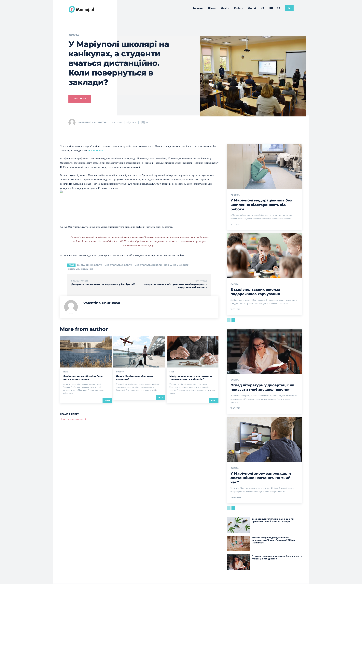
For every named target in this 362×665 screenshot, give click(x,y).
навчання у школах (176, 265)
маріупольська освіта (118, 265)
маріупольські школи (148, 265)
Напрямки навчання (80, 269)
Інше (65, 372)
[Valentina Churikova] (72, 122)
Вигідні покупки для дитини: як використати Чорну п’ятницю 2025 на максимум (273, 540)
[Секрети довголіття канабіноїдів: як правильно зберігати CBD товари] (238, 525)
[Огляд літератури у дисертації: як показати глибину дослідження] (264, 351)
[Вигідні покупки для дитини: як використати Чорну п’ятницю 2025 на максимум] (238, 543)
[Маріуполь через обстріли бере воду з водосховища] (86, 351)
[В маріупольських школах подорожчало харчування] (264, 255)
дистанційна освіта (89, 265)
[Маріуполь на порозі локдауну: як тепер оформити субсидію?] (192, 351)
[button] (278, 7)
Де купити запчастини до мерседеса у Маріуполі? (103, 284)
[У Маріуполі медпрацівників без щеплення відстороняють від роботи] (264, 166)
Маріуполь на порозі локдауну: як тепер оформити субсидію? (191, 378)
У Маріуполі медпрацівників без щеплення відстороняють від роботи (261, 204)
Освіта (74, 35)
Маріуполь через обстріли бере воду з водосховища (83, 378)
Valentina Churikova (92, 122)
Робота (120, 372)
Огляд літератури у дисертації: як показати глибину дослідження (277, 557)
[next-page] (233, 320)
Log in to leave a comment (73, 419)
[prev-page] (228, 320)
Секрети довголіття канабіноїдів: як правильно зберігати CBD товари (273, 520)
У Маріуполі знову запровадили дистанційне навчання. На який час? (260, 477)
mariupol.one (95, 150)
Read (107, 401)
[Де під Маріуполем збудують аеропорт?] (139, 351)
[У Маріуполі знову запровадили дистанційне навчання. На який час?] (264, 439)
